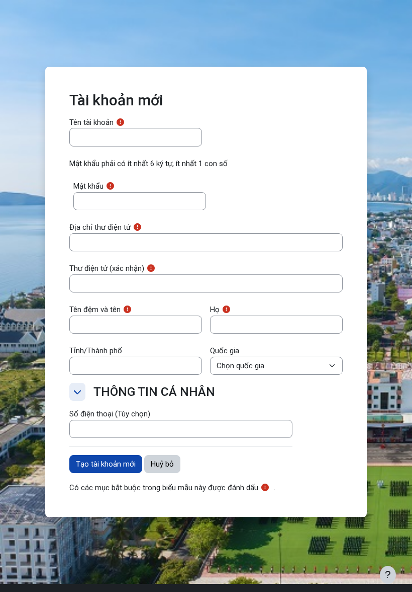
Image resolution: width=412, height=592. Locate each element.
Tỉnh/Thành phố (95, 350)
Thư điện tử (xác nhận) (106, 268)
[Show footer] (388, 575)
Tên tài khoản (91, 122)
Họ (215, 309)
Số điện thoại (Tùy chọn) (109, 413)
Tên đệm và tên (95, 309)
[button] (77, 392)
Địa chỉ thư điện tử (100, 227)
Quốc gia (224, 350)
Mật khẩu (88, 186)
